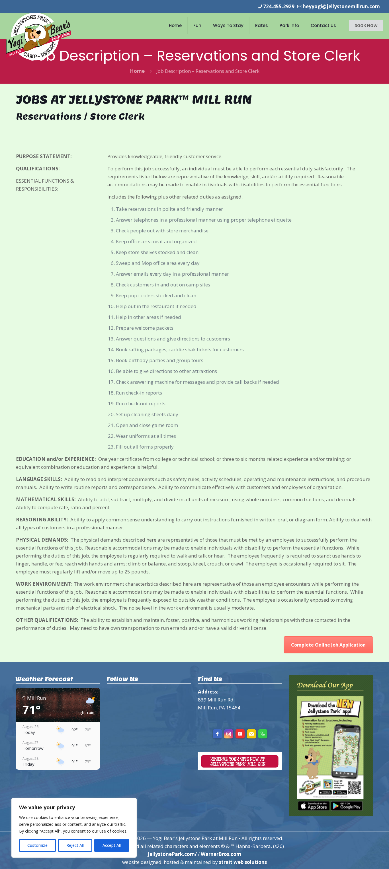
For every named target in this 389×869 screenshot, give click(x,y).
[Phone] (262, 733)
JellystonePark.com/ (172, 854)
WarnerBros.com (221, 854)
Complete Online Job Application (328, 645)
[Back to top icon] (362, 857)
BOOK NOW (366, 25)
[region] (74, 828)
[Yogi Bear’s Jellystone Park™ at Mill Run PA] (38, 36)
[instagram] (228, 733)
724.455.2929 (278, 6)
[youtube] (240, 733)
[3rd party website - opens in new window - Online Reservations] (240, 768)
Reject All (75, 845)
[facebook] (217, 733)
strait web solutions (243, 862)
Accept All (112, 845)
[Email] (251, 733)
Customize (37, 845)
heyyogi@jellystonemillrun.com (341, 6)
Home (137, 71)
